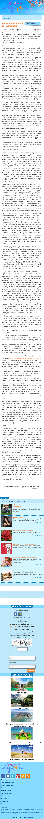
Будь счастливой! (7, 785)
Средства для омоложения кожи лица (23, 544)
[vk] (8, 774)
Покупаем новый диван (19, 571)
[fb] (3, 774)
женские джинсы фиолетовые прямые (24, 358)
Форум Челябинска (8, 783)
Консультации (6, 791)
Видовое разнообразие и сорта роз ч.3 (23, 530)
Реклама (4, 798)
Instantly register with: (22, 610)
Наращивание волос (18, 517)
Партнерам (5, 804)
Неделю (12, 501)
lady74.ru (41, 809)
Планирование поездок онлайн (22, 759)
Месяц (18, 501)
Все (23, 501)
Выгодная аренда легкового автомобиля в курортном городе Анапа (22, 725)
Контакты (4, 801)
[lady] (22, 768)
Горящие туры (22, 692)
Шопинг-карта (6, 796)
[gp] (18, 774)
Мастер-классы (6, 793)
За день (4, 501)
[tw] (13, 774)
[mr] (23, 774)
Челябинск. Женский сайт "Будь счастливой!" (15, 8)
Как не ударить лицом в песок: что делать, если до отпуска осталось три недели (22, 743)
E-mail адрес (12, 662)
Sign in (31, 670)
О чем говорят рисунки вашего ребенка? (24, 557)
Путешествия (18, 17)
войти (13, 626)
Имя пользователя (14, 654)
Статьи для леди (8, 17)
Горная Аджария (22, 708)
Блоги (3, 788)
